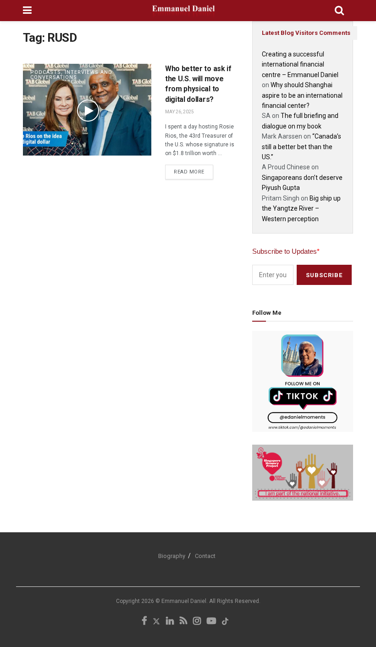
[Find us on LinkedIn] (170, 621)
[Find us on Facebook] (144, 621)
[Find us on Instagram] (197, 621)
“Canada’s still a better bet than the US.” (301, 147)
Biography (171, 555)
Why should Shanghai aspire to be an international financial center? (302, 95)
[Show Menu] (27, 10)
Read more (193, 170)
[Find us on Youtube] (211, 621)
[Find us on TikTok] (225, 622)
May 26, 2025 (179, 111)
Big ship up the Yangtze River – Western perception (301, 209)
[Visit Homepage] (183, 10)
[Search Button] (339, 10)
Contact (205, 555)
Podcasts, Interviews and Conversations (71, 74)
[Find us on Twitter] (156, 621)
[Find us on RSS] (183, 621)
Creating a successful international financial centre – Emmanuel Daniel (300, 64)
